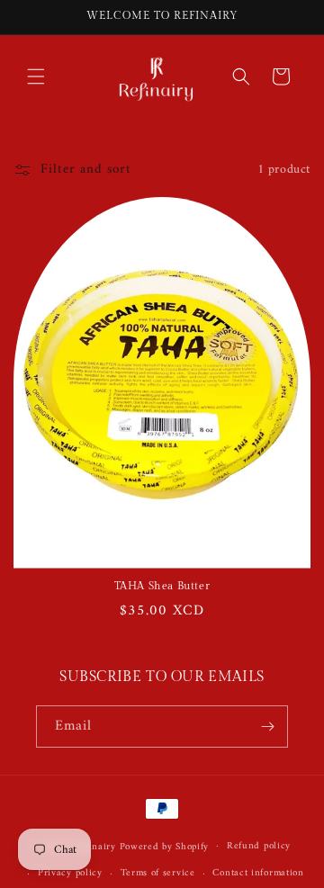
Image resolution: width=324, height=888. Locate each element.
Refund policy (259, 846)
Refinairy (95, 846)
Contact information (257, 873)
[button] (36, 76)
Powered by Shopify (165, 846)
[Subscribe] (267, 726)
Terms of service (158, 873)
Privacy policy (70, 873)
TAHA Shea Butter (162, 585)
